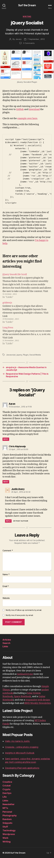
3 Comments (28, 43)
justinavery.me (25, 674)
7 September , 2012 (36, 39)
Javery (18, 39)
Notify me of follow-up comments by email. (24, 610)
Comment (8, 551)
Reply (5, 439)
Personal (7, 811)
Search (6, 643)
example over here (27, 118)
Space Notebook (22, 696)
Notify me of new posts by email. (19, 615)
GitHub (20, 109)
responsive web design (37, 699)
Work (5, 838)
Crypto (6, 789)
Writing (27, 16)
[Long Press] (27, 335)
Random (7, 819)
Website (6, 598)
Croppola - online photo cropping (21, 747)
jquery (19, 355)
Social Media (35, 355)
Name (6, 574)
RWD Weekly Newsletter (37, 703)
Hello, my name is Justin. (17, 741)
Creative (7, 782)
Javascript (10, 355)
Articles (7, 639)
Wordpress (9, 834)
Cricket (7, 785)
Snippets (7, 823)
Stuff (5, 826)
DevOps (7, 793)
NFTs (5, 808)
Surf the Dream (27, 5)
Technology (9, 830)
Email (6, 586)
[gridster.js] (27, 312)
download (34, 109)
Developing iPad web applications (22, 768)
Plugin (25, 355)
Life (5, 797)
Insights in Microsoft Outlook (19, 753)
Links (5, 646)
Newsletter (8, 804)
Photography (10, 815)
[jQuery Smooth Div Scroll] (27, 286)
